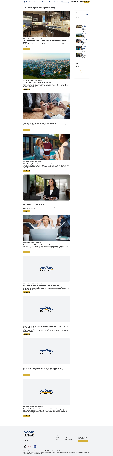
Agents (47, 1)
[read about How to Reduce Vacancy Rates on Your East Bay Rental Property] (46, 392)
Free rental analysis (65, 1)
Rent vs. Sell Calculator (68, 439)
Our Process (57, 437)
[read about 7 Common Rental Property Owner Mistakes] (46, 228)
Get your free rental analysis (83, 441)
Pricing (55, 1)
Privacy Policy (64, 450)
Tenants (43, 1)
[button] (77, 20)
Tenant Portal (67, 435)
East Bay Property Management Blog (39, 7)
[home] (25, 1)
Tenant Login (80, 1)
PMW (57, 450)
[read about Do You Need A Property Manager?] (46, 188)
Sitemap (60, 450)
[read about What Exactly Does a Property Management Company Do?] (46, 147)
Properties (51, 1)
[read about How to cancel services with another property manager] (46, 269)
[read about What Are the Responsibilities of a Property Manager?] (46, 106)
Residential (31, 1)
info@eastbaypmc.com (33, 453)
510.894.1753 (86, 1)
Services (57, 432)
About (58, 1)
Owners (40, 1)
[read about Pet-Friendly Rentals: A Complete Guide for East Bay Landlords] (46, 351)
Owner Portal (67, 432)
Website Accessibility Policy (40, 453)
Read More (26, 48)
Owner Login (73, 1)
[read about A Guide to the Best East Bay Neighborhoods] (46, 66)
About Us (57, 439)
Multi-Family (36, 1)
